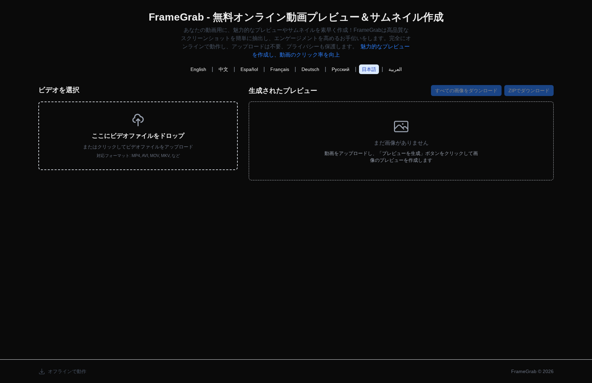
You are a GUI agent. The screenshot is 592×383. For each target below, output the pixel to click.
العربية (395, 69)
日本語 (369, 69)
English (198, 69)
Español (249, 69)
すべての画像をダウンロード (466, 90)
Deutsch (310, 69)
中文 (223, 69)
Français (279, 69)
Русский (340, 69)
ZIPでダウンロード (529, 90)
